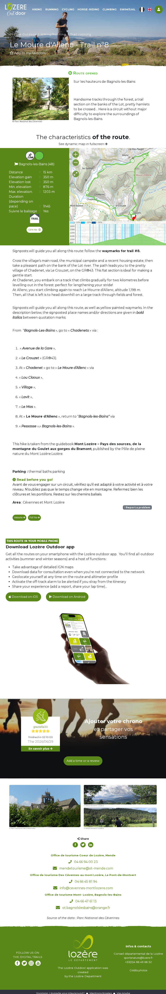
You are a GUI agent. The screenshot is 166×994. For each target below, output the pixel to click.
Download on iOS (24, 597)
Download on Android (68, 597)
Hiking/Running (53, 34)
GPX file (33, 229)
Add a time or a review (83, 761)
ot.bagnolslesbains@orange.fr (86, 908)
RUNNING (52, 9)
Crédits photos (138, 970)
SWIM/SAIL (127, 9)
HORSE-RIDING (88, 9)
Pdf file (33, 517)
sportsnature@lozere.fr (138, 957)
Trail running (80, 34)
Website (18, 517)
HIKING (37, 9)
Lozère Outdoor (23, 34)
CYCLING (68, 9)
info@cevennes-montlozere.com (86, 888)
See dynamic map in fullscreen (82, 144)
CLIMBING (109, 9)
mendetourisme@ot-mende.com (86, 868)
